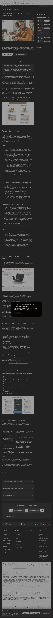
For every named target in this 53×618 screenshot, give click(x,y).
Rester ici (17, 312)
